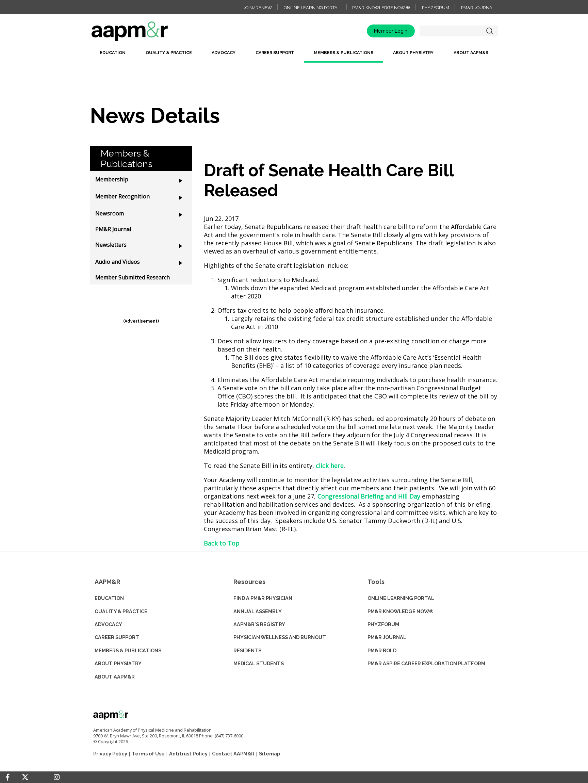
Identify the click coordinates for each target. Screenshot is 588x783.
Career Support (275, 52)
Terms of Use (148, 753)
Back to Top (222, 543)
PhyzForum (435, 7)
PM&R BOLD (382, 650)
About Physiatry (413, 52)
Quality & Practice (169, 52)
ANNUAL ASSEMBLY (257, 611)
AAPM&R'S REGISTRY (259, 624)
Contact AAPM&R (233, 753)
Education (113, 52)
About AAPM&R (471, 52)
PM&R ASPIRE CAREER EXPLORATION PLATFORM (426, 663)
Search (489, 31)
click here (330, 465)
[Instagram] (57, 777)
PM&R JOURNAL (387, 637)
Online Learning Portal (312, 7)
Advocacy (223, 52)
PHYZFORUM (383, 624)
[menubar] (294, 55)
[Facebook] (7, 777)
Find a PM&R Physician (262, 598)
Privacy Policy (110, 753)
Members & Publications (343, 52)
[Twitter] (25, 777)
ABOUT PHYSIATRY (118, 663)
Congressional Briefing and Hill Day (368, 496)
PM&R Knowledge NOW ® (381, 7)
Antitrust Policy (188, 753)
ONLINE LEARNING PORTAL (401, 598)
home (151, 33)
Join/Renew (257, 7)
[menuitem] (112, 55)
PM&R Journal (478, 7)
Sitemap (269, 753)
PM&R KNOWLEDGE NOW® (401, 611)
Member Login (390, 31)
